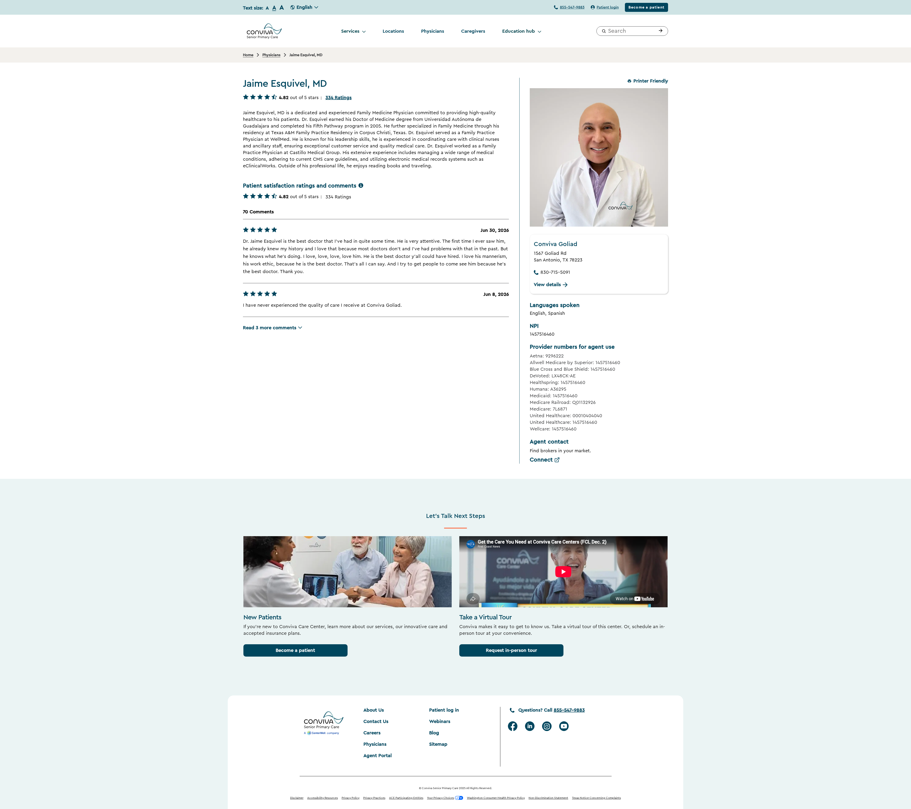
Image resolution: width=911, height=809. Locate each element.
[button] (659, 31)
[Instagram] (547, 726)
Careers (372, 733)
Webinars (439, 721)
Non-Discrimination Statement (548, 797)
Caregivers (473, 31)
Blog (434, 733)
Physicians (432, 31)
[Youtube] (564, 726)
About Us (373, 710)
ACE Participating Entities (406, 797)
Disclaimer (296, 797)
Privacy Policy (350, 797)
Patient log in (444, 710)
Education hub (518, 31)
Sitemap (438, 744)
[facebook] (512, 726)
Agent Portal (377, 755)
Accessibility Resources (322, 797)
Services (350, 31)
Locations (393, 31)
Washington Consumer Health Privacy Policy (496, 797)
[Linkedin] (530, 726)
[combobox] (632, 31)
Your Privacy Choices (440, 797)
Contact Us (375, 721)
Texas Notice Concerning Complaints (596, 797)
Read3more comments (269, 327)
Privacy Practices (374, 797)
